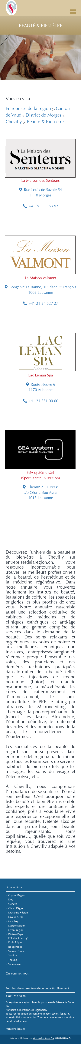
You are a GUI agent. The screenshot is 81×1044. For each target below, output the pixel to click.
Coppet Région (16, 895)
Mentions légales (15, 1028)
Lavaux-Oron (16, 917)
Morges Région (16, 925)
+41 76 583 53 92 (43, 206)
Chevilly (14, 121)
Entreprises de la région (29, 108)
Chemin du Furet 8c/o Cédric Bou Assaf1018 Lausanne (41, 492)
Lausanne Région (18, 912)
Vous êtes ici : (19, 98)
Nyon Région (16, 930)
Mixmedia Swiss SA (43, 1038)
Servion (12, 955)
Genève (12, 904)
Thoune (12, 959)
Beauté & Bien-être (44, 121)
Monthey (13, 921)
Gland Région (16, 908)
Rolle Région (15, 942)
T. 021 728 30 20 (16, 996)
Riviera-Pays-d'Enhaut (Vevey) (18, 936)
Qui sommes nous (17, 973)
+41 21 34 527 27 (43, 303)
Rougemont (15, 946)
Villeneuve (14, 964)
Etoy (10, 899)
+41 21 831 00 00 (43, 401)
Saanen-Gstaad (16, 951)
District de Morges (43, 115)
